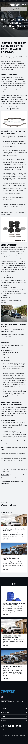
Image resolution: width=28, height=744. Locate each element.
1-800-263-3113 (5, 700)
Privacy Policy (6, 735)
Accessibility (22, 735)
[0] (26, 5)
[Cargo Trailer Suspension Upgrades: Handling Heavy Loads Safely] (14, 520)
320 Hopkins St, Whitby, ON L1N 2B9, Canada (12, 701)
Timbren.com (5, 483)
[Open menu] (3, 4)
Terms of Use (14, 735)
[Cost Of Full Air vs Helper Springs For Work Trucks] (14, 549)
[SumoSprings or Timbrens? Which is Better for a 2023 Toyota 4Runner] (14, 593)
